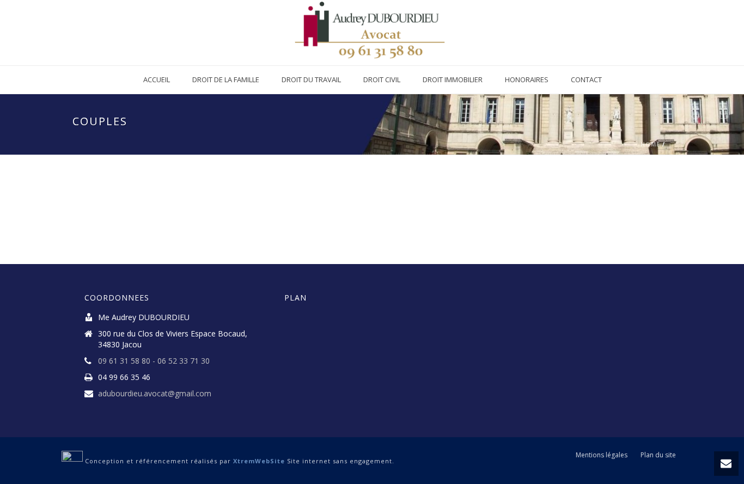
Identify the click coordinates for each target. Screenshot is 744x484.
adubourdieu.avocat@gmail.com (154, 394)
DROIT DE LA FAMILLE (225, 79)
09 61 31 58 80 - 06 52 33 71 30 (154, 361)
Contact (586, 79)
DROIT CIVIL (381, 79)
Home (650, 144)
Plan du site (658, 455)
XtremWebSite (259, 461)
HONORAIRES (526, 79)
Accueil (156, 79)
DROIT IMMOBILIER (453, 79)
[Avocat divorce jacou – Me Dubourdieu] (372, 32)
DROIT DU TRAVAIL (311, 79)
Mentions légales (601, 455)
